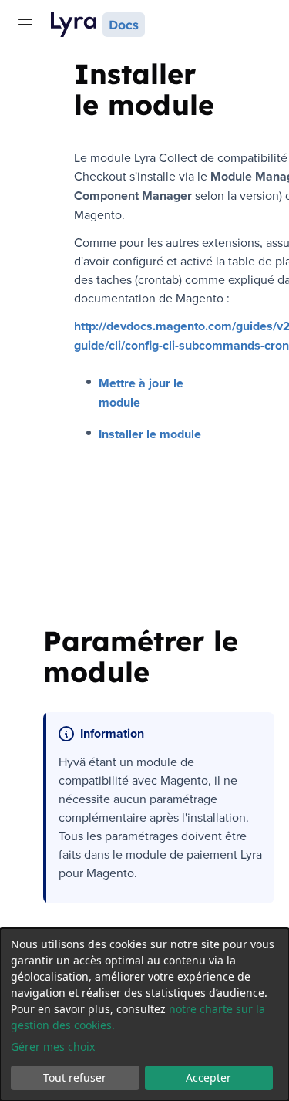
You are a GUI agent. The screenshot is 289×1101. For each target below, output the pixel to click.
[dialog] (144, 1014)
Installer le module (150, 434)
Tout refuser (74, 1077)
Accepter (208, 1077)
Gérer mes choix (53, 1046)
